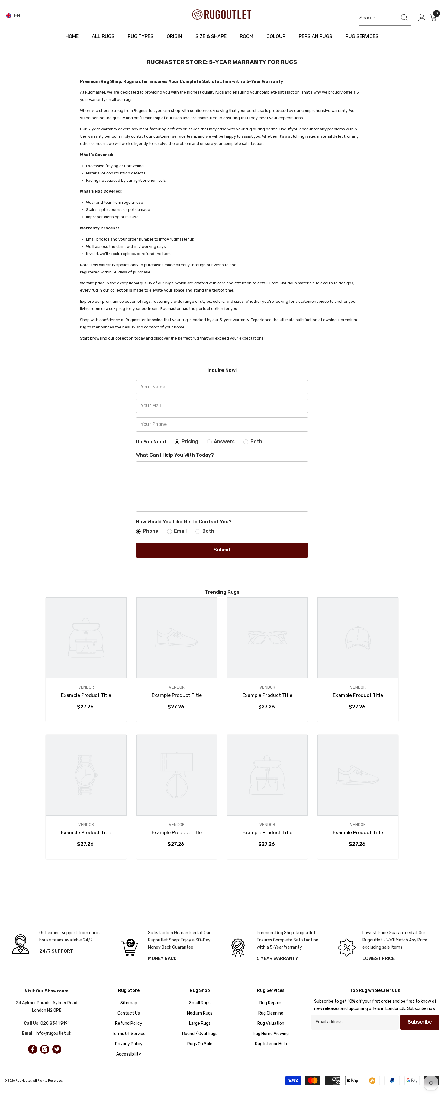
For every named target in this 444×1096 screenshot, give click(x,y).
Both (256, 441)
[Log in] (422, 17)
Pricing (190, 441)
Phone (150, 531)
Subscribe (420, 1022)
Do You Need (151, 442)
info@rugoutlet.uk (53, 1033)
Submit (222, 550)
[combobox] (376, 17)
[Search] (385, 18)
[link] (86, 695)
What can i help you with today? (175, 455)
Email (180, 531)
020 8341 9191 (54, 1023)
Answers (224, 441)
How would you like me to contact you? (184, 522)
